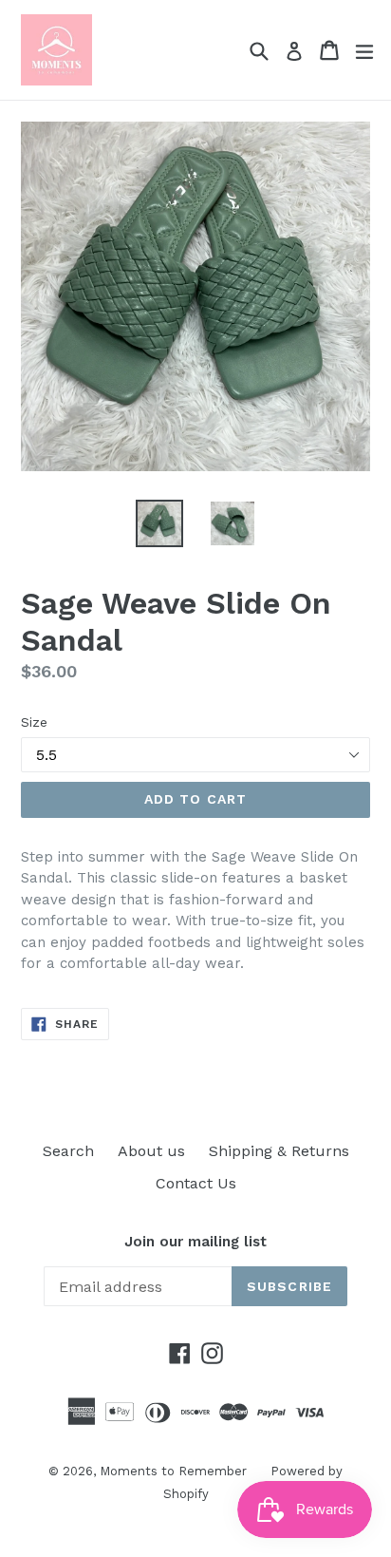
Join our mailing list (195, 1241)
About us (151, 1151)
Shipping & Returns (279, 1151)
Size (34, 722)
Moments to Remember (173, 1471)
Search (68, 1151)
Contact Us (196, 1183)
